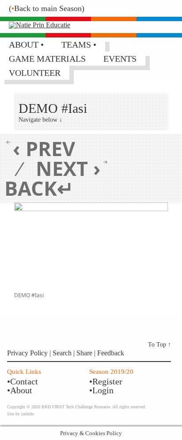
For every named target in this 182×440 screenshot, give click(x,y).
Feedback (110, 353)
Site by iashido (20, 413)
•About (19, 390)
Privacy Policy (27, 353)
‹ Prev (44, 148)
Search (63, 353)
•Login (101, 390)
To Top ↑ (159, 344)
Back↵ (39, 188)
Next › (68, 168)
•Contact (22, 381)
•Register (105, 381)
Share (85, 353)
